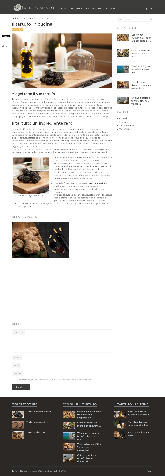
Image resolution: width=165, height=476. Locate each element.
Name (16, 358)
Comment (18, 332)
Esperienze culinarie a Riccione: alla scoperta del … (142, 37)
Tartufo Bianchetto (37, 432)
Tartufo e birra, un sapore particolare (138, 423)
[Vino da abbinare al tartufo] (40, 240)
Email (16, 366)
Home (64, 8)
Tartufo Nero (125, 129)
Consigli (110, 8)
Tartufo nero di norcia (38, 411)
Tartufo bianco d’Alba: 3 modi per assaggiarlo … (141, 85)
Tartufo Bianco (126, 125)
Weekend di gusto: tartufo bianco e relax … (141, 69)
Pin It (4, 46)
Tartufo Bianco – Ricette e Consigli (30, 471)
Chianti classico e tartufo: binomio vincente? (140, 101)
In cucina (75, 8)
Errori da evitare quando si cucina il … (139, 413)
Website (17, 373)
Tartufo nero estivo (37, 422)
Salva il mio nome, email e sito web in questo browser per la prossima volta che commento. (53, 380)
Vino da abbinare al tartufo (138, 434)
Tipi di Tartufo (93, 8)
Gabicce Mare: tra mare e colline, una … (140, 53)
